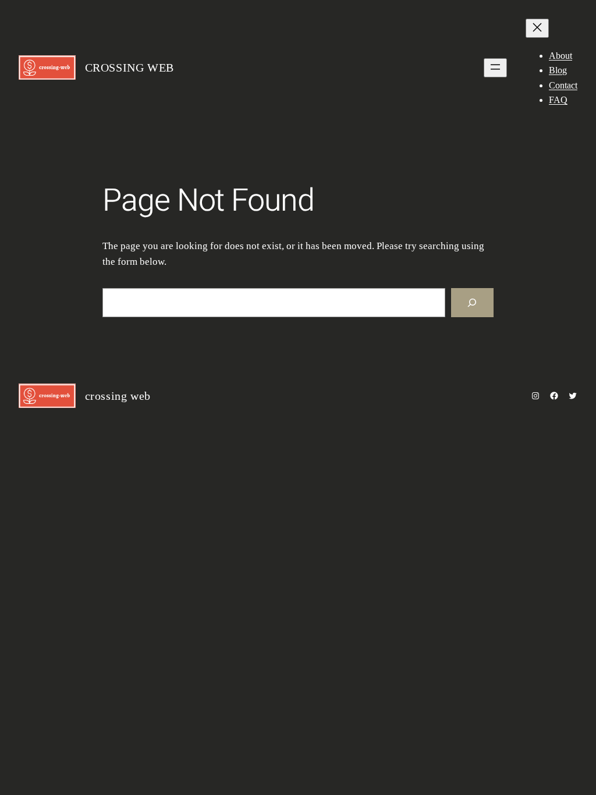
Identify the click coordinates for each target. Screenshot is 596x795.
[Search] (472, 303)
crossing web (129, 67)
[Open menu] (495, 67)
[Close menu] (537, 28)
